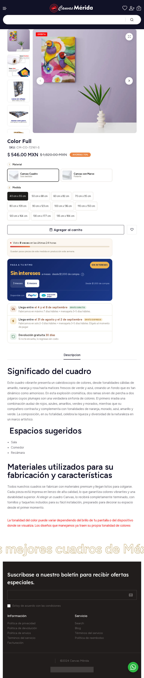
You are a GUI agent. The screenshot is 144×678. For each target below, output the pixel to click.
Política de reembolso (89, 638)
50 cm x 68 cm (40, 196)
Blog (78, 628)
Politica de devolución (22, 628)
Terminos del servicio (21, 638)
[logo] (72, 8)
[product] (129, 36)
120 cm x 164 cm (18, 216)
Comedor (17, 447)
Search (79, 623)
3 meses (18, 283)
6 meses (32, 283)
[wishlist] (124, 8)
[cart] (138, 8)
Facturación (15, 642)
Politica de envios (19, 633)
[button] (5, 8)
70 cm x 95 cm (83, 196)
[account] (132, 8)
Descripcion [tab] (72, 355)
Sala (14, 442)
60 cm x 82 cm (61, 196)
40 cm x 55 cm (18, 196)
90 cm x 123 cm (40, 206)
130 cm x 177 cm (42, 216)
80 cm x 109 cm (18, 206)
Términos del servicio (89, 633)
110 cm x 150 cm (86, 206)
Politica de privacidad (21, 623)
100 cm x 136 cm (63, 206)
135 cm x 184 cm (65, 216)
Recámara (18, 452)
